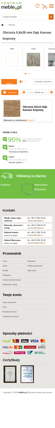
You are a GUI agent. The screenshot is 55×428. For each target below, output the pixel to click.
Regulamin (32, 261)
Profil (4, 307)
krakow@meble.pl (35, 235)
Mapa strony (32, 270)
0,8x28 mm (35, 92)
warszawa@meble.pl (36, 243)
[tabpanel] (12, 58)
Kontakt (9, 210)
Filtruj (9, 83)
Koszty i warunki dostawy (12, 280)
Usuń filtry (12, 92)
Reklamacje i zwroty (10, 285)
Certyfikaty (11, 360)
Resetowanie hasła (10, 312)
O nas (5, 261)
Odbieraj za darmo (31, 176)
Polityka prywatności (35, 266)
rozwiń (30, 120)
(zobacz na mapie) (10, 235)
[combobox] (43, 81)
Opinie (5, 266)
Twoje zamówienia (9, 302)
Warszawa (40, 184)
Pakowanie (7, 275)
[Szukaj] (51, 17)
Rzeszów (40, 189)
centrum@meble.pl (36, 221)
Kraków (5, 184)
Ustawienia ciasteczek (11, 316)
